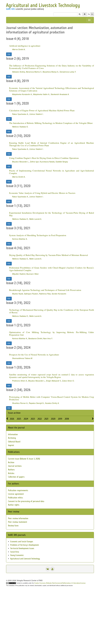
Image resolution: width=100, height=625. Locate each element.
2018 (67, 418)
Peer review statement (17, 522)
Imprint (11, 445)
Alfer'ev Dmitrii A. (18, 49)
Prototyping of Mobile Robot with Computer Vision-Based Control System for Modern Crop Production (51, 398)
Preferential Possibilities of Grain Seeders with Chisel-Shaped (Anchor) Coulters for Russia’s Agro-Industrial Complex (51, 269)
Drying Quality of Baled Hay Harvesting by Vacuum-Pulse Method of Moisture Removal (48, 255)
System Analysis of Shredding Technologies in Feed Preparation (37, 235)
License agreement (16, 494)
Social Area (14, 552)
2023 (33, 418)
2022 (40, 418)
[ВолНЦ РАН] (47, 569)
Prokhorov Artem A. (19, 380)
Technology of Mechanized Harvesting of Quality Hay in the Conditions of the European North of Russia (51, 311)
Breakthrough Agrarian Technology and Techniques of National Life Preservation (45, 290)
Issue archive (14, 412)
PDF (8, 54)
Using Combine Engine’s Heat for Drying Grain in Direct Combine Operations (44, 157)
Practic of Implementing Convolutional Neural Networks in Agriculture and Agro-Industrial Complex (51, 172)
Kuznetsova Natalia (47, 161)
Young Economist (17, 555)
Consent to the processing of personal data (26, 501)
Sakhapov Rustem (31, 293)
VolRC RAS (10, 9)
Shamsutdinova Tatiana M (22, 358)
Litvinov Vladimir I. (36, 114)
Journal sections (15, 466)
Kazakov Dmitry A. (52, 403)
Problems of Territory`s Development (24, 545)
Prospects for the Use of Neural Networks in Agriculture (34, 354)
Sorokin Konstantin (59, 293)
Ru (89, 14)
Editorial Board (14, 441)
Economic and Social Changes (21, 541)
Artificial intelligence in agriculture (24, 45)
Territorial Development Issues (22, 548)
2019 (60, 418)
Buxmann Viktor (32, 274)
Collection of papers (16, 477)
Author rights (13, 505)
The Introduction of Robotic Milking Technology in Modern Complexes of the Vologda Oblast (51, 123)
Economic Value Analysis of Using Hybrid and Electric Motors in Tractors (42, 192)
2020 (53, 418)
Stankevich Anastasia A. (60, 94)
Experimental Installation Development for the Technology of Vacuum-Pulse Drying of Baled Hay (51, 214)
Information (13, 434)
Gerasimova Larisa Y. (68, 72)
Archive (11, 462)
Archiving (12, 438)
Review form (13, 525)
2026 (12, 418)
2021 (46, 418)
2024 (26, 418)
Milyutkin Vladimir (18, 274)
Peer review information (18, 518)
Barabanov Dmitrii (35, 338)
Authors (11, 469)
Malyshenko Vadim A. (41, 94)
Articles (11, 473)
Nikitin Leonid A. (35, 219)
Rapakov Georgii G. (36, 403)
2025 (19, 418)
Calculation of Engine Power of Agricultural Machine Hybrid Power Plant (42, 110)
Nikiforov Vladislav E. (20, 126)
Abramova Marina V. (34, 72)
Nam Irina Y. (48, 338)
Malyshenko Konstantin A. (22, 94)
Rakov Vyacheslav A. (20, 114)
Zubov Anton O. (68, 380)
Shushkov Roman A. (20, 403)
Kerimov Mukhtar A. (19, 239)
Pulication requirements (18, 490)
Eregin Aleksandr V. (53, 380)
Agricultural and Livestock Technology (43, 5)
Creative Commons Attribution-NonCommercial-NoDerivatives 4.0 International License (59, 583)
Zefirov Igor (34, 161)
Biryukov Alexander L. (20, 161)
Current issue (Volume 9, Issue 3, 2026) (24, 459)
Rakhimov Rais (45, 293)
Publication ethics (15, 497)
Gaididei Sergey (62, 161)
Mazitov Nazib (17, 293)
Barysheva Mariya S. (51, 72)
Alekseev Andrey (18, 72)
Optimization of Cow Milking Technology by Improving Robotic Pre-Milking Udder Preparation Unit (51, 333)
